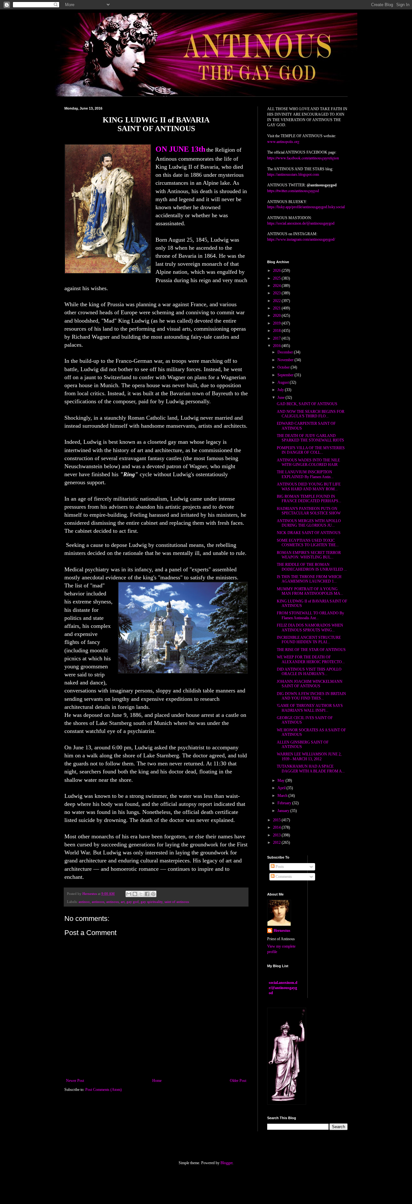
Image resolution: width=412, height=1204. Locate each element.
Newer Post (75, 1080)
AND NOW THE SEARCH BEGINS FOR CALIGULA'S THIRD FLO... (310, 413)
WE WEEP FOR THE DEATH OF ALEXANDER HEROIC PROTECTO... (311, 659)
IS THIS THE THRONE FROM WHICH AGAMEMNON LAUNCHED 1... (309, 579)
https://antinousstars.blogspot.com (293, 174)
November (286, 360)
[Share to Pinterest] (153, 894)
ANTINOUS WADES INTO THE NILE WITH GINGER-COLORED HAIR (308, 462)
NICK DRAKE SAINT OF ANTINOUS (309, 533)
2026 (277, 270)
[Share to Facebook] (147, 894)
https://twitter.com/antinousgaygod (293, 190)
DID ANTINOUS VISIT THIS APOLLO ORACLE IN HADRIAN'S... (309, 671)
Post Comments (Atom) (103, 1089)
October (284, 367)
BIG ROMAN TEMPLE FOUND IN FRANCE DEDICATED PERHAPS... (309, 498)
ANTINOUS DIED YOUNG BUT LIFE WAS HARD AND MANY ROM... (309, 486)
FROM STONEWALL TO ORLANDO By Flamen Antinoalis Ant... (310, 615)
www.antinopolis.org (283, 141)
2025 (277, 278)
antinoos (98, 902)
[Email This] (129, 894)
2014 (277, 827)
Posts (279, 866)
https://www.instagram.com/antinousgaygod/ (301, 239)
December (285, 352)
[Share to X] (141, 894)
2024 (277, 285)
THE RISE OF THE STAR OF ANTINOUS (311, 649)
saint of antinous (176, 902)
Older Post (238, 1080)
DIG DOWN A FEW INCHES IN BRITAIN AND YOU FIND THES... (311, 695)
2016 (277, 345)
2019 (277, 323)
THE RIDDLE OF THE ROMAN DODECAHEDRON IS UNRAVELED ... (312, 566)
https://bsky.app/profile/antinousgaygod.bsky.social (306, 207)
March (282, 795)
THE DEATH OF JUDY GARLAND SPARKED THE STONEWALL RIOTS (310, 437)
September (286, 375)
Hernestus (282, 930)
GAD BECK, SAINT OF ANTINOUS (307, 404)
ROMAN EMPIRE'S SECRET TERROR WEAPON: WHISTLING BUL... (309, 554)
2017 (277, 338)
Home (157, 1080)
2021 (277, 308)
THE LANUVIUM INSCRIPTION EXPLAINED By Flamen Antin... (305, 474)
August (283, 382)
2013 (277, 835)
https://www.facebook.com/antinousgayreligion (303, 157)
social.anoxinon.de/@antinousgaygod (283, 987)
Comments (283, 876)
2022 (277, 301)
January (283, 810)
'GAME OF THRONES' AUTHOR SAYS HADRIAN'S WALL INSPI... (310, 707)
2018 (277, 330)
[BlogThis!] (135, 894)
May (281, 780)
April (281, 788)
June (281, 397)
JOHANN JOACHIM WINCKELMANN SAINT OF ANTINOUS (309, 683)
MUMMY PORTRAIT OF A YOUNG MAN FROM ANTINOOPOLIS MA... (310, 591)
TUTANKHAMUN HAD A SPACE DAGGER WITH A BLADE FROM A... (311, 768)
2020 (277, 315)
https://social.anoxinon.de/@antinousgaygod (300, 223)
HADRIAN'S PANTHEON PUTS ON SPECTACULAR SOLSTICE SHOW (309, 510)
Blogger (226, 1163)
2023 (277, 293)
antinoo (84, 902)
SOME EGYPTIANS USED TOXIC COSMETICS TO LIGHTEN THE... (308, 542)
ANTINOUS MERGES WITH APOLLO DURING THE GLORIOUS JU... (309, 523)
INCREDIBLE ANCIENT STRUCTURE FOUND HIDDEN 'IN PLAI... (309, 639)
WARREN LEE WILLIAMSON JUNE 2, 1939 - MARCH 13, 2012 (309, 756)
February (284, 803)
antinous (112, 902)
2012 (277, 842)
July (281, 390)
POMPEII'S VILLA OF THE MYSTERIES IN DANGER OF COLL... (311, 450)
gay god (132, 902)
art (123, 902)
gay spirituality (152, 902)
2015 (277, 820)
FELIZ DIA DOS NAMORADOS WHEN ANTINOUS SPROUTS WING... (310, 627)
